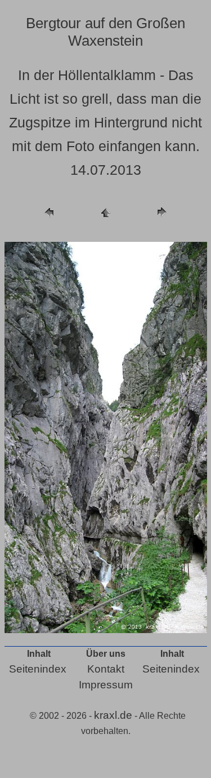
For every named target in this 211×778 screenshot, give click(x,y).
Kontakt (105, 669)
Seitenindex (37, 669)
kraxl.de (113, 715)
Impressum (106, 685)
